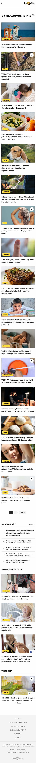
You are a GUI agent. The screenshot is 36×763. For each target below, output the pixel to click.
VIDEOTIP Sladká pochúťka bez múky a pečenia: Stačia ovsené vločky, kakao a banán (16, 500)
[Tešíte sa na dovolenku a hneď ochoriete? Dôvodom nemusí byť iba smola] (18, 31)
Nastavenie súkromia (18, 722)
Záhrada (5, 68)
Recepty (5, 129)
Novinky (5, 651)
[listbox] (29, 524)
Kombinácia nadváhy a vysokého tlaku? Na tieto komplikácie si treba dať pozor (17, 598)
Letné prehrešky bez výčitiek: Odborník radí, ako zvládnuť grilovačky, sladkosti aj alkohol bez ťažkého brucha (17, 199)
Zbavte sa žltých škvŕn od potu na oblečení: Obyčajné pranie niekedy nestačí (17, 107)
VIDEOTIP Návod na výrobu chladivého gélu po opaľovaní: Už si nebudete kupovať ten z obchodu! (18, 700)
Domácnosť (6, 100)
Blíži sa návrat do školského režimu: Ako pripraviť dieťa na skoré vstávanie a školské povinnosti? (17, 322)
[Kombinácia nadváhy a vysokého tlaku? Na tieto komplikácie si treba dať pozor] (18, 583)
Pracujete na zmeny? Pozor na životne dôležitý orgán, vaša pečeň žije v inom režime (18, 410)
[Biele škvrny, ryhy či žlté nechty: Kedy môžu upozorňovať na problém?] (18, 247)
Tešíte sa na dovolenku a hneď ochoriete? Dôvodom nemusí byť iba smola (16, 46)
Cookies (18, 718)
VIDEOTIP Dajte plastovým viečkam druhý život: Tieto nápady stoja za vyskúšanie (17, 381)
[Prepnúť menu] (2, 3)
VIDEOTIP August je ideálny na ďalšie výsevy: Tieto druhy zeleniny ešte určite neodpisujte (16, 76)
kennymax (15, 752)
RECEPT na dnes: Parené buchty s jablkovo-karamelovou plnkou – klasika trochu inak (17, 439)
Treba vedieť (6, 39)
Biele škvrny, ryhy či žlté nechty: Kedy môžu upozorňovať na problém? (17, 261)
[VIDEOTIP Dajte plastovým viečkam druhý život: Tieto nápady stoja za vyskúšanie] (18, 367)
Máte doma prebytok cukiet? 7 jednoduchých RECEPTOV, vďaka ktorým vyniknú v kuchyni (16, 137)
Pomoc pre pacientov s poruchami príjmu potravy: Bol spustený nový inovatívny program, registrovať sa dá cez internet (16, 659)
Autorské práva (18, 726)
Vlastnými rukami (7, 374)
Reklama (18, 734)
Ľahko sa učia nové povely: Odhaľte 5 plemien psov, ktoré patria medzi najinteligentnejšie (15, 168)
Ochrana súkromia (18, 730)
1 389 (21, 513)
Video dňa (5, 692)
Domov (18, 737)
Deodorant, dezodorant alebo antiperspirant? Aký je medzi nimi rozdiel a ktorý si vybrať (17, 469)
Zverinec (5, 160)
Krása (4, 223)
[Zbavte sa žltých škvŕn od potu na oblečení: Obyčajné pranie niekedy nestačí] (18, 92)
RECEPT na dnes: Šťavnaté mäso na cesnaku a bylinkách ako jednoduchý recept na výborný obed (17, 291)
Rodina (5, 314)
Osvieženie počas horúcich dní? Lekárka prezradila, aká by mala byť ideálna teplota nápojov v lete (17, 627)
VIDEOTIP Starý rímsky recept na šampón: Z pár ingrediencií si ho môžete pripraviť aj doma (17, 231)
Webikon (26, 752)
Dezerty (5, 432)
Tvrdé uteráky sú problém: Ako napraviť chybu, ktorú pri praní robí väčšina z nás (16, 352)
